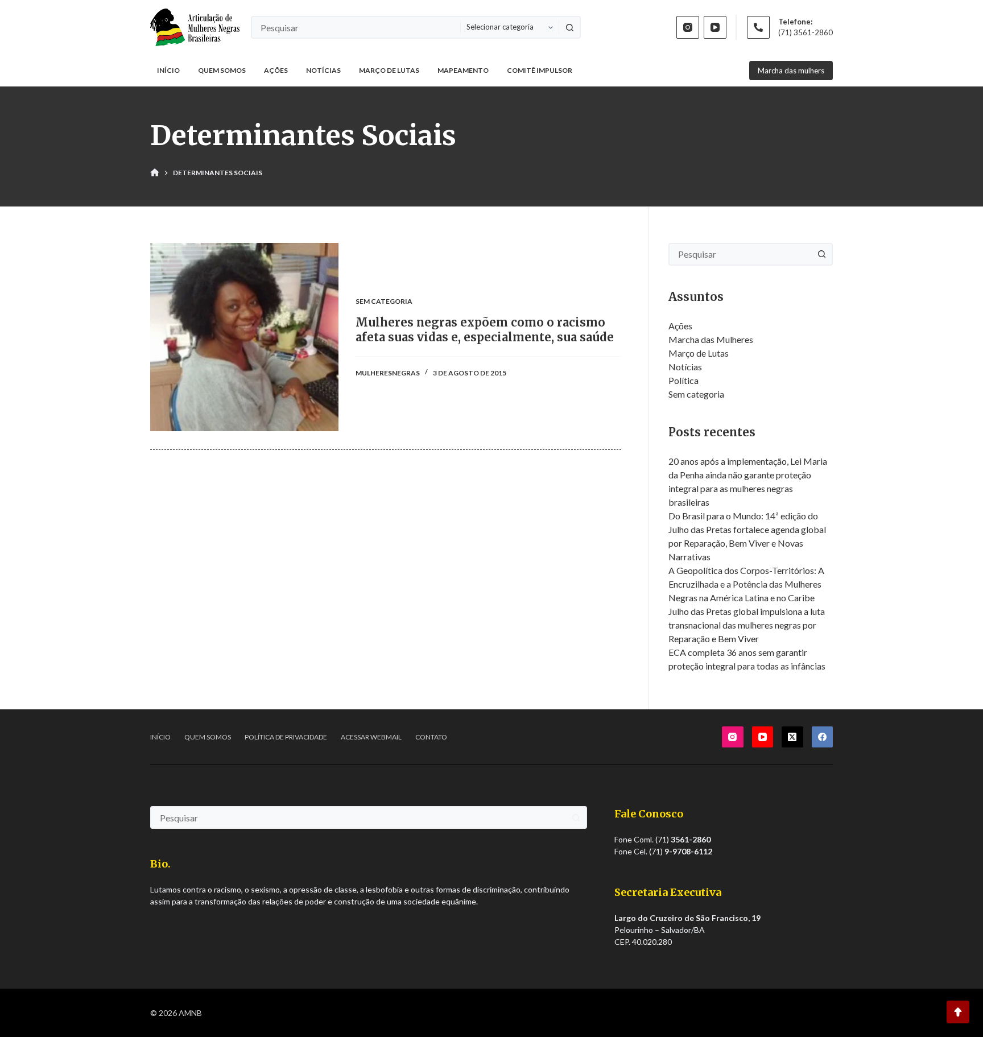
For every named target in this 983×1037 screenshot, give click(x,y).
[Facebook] (822, 737)
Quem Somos (222, 70)
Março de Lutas (389, 70)
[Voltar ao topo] (958, 1012)
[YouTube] (715, 27)
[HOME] (154, 172)
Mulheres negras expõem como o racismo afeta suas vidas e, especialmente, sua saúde (485, 329)
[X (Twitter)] (792, 737)
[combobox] (356, 27)
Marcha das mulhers (791, 70)
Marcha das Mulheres (710, 339)
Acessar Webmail (371, 737)
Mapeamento (463, 70)
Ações (276, 70)
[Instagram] (687, 27)
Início (168, 70)
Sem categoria (384, 301)
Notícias (323, 70)
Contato (431, 737)
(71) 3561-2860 (805, 32)
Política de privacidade (286, 737)
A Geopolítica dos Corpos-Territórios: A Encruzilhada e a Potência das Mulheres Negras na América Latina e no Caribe (746, 584)
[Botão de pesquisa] (569, 27)
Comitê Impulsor (539, 70)
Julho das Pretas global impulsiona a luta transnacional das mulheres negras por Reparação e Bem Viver (746, 625)
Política (683, 380)
